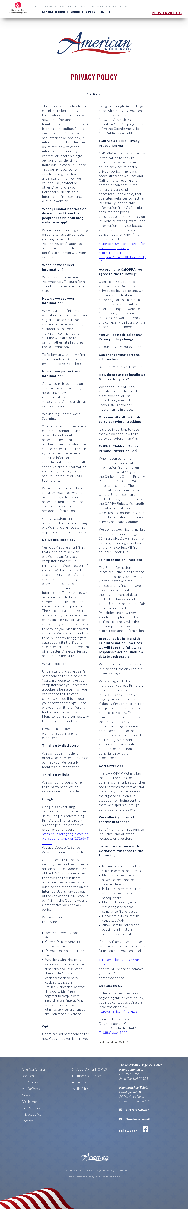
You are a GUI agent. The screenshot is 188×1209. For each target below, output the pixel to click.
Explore (49, 6)
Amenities (79, 1082)
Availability (80, 1089)
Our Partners (31, 1108)
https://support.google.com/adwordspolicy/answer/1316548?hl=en (65, 838)
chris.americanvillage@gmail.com (121, 962)
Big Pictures (30, 1082)
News (26, 1095)
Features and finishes (87, 1076)
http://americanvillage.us (118, 1011)
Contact (27, 1121)
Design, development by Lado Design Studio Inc (94, 1176)
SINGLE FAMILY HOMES (89, 1069)
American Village (33, 1069)
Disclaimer (29, 1102)
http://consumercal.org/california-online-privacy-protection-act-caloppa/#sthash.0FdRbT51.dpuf (122, 253)
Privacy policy (31, 1114)
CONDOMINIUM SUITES (103, 6)
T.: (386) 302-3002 (113, 1033)
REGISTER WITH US (167, 13)
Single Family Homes (72, 6)
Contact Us (126, 6)
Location (28, 1076)
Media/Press (31, 1089)
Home (37, 6)
